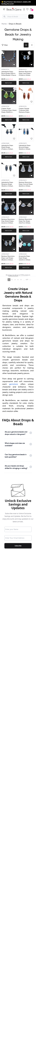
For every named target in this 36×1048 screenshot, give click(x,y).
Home (4, 24)
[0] (31, 9)
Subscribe (18, 546)
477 (27, 279)
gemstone (13, 384)
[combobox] (15, 16)
